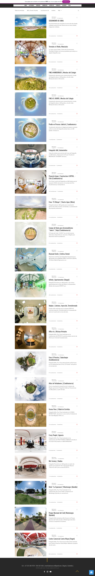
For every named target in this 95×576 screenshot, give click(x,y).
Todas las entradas (19, 10)
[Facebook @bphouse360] (44, 572)
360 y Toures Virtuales (32, 10)
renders (53, 10)
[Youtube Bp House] (51, 572)
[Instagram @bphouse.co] (47, 572)
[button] (78, 10)
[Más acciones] (77, 17)
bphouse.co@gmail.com (54, 566)
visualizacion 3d (45, 10)
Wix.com (57, 568)
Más (59, 10)
